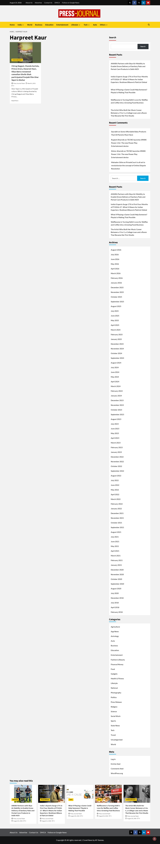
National (114, 688)
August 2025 (116, 306)
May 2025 (115, 320)
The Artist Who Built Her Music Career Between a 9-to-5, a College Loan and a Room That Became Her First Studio (129, 113)
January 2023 (116, 452)
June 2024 (115, 372)
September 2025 (117, 302)
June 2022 (115, 485)
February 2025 (117, 334)
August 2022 (116, 476)
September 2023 (117, 414)
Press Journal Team (19, 83)
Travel (113, 735)
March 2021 (116, 556)
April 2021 (115, 551)
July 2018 (115, 603)
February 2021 (117, 560)
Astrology (115, 636)
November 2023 (117, 405)
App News (115, 631)
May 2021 (115, 546)
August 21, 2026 (46, 821)
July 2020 (115, 593)
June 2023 (115, 429)
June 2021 (115, 541)
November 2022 (117, 461)
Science (114, 711)
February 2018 (117, 612)
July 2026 (115, 254)
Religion (114, 707)
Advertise (38, 3)
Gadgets (114, 674)
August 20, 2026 (75, 816)
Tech (85, 25)
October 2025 (116, 297)
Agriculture (115, 627)
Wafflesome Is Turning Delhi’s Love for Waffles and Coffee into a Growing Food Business (129, 101)
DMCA (57, 3)
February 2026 (117, 278)
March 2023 (116, 443)
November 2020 (117, 574)
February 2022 (117, 504)
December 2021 (117, 513)
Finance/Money (117, 664)
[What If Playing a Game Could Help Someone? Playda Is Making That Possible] (80, 794)
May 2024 (115, 377)
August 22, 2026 (18, 821)
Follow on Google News (70, 3)
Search (112, 37)
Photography (116, 693)
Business (38, 25)
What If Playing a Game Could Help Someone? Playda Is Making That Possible (129, 91)
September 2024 (117, 358)
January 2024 (116, 396)
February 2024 (117, 391)
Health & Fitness (117, 678)
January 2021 (116, 565)
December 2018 (117, 598)
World (29, 25)
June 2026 (115, 259)
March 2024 (116, 386)
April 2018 (115, 607)
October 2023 (116, 410)
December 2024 (117, 344)
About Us (29, 3)
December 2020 (117, 570)
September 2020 (117, 584)
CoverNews (87, 840)
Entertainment (62, 25)
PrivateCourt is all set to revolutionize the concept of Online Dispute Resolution (128, 165)
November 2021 (117, 518)
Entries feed (115, 764)
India (20, 25)
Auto (95, 25)
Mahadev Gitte (117, 162)
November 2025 (117, 292)
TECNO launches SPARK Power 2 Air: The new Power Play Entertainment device (129, 143)
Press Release (116, 702)
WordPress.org (117, 773)
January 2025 (116, 339)
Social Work (115, 716)
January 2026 (116, 283)
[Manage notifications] (154, 839)
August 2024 (116, 363)
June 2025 (115, 316)
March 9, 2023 (31, 83)
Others (102, 25)
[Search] (148, 25)
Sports (113, 721)
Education (49, 25)
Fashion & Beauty (118, 660)
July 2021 (115, 537)
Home (12, 25)
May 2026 (115, 264)
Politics (114, 697)
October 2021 (116, 523)
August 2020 (116, 588)
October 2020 (116, 579)
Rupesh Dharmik (117, 140)
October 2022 (116, 466)
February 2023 (117, 447)
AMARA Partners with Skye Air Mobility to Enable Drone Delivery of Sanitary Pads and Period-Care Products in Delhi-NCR (128, 66)
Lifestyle (74, 25)
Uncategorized (117, 740)
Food (113, 669)
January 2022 (116, 509)
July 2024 (115, 367)
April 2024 (115, 381)
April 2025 (115, 325)
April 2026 (115, 269)
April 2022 (115, 494)
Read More (14, 101)
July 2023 (115, 424)
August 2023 (116, 419)
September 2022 (117, 471)
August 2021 (116, 532)
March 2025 (116, 330)
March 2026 (116, 273)
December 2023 (117, 400)
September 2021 (117, 527)
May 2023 (115, 433)
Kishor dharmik (117, 151)
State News (115, 726)
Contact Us (48, 3)
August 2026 (116, 250)
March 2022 (116, 499)
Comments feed (117, 769)
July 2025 (115, 311)
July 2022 (115, 480)
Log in (113, 759)
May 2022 (115, 490)
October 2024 (116, 353)
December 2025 (117, 287)
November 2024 (117, 349)
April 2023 (115, 438)
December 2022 (117, 457)
